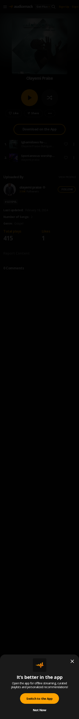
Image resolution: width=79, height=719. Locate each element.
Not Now (39, 710)
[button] (39, 359)
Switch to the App (39, 698)
